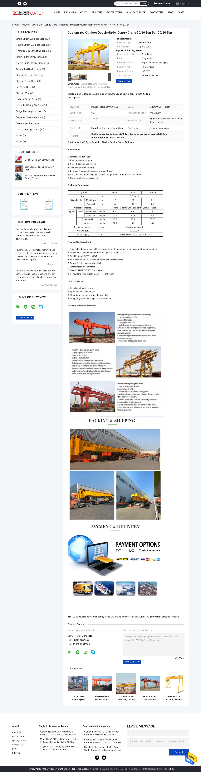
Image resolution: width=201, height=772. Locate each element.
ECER (172, 769)
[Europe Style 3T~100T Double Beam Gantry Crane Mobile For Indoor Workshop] (174, 683)
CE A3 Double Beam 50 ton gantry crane (91, 617)
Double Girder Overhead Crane (31, 44)
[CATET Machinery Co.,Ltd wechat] (35, 307)
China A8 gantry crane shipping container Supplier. (66, 769)
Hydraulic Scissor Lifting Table (32, 51)
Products (70, 12)
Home (57, 12)
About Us (97, 12)
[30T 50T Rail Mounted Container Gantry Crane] (19, 176)
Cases (181, 12)
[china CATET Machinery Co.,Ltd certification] (24, 204)
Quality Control (135, 12)
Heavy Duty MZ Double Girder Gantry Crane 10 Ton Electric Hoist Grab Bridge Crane (102, 698)
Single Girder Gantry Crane (29, 57)
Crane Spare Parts (25, 123)
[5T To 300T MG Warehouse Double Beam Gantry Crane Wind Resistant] (150, 683)
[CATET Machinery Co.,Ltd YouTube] (25, 3)
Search (144, 4)
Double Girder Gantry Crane (44, 25)
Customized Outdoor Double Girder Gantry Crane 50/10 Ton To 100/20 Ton (103, 741)
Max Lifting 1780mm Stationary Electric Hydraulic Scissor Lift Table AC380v (59, 740)
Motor (19, 135)
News (170, 12)
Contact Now (124, 81)
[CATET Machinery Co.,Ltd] (28, 13)
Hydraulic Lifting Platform (29, 105)
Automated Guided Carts (28, 69)
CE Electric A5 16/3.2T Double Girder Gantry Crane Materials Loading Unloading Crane (101, 734)
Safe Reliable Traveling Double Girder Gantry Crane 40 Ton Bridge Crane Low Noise (102, 749)
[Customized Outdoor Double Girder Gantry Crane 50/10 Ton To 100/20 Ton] (88, 55)
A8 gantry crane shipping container (163, 617)
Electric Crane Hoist (26, 81)
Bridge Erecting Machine (28, 111)
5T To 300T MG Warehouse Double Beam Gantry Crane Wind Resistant (150, 698)
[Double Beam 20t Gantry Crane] (19, 159)
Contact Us (156, 12)
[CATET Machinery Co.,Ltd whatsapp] (27, 307)
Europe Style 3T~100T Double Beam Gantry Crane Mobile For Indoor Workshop (174, 698)
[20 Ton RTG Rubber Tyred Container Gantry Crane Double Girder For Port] (78, 683)
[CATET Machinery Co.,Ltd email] (19, 307)
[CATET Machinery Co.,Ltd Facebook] (19, 3)
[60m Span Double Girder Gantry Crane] (19, 168)
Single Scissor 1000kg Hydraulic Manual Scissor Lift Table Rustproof (59, 748)
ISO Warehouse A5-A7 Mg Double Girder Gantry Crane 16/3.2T (126, 698)
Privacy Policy (34, 769)
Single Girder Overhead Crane (31, 38)
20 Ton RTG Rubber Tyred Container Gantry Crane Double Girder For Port (78, 698)
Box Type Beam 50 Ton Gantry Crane (128, 617)
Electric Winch (23, 93)
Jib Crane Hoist (24, 87)
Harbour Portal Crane (27, 99)
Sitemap (16, 753)
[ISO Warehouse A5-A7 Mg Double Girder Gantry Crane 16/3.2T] (126, 683)
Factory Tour (114, 12)
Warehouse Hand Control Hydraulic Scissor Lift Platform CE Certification (58, 733)
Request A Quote (162, 3)
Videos (83, 12)
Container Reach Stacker (29, 117)
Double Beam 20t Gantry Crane (39, 160)
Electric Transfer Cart (27, 75)
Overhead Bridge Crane (27, 129)
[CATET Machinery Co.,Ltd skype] (43, 307)
